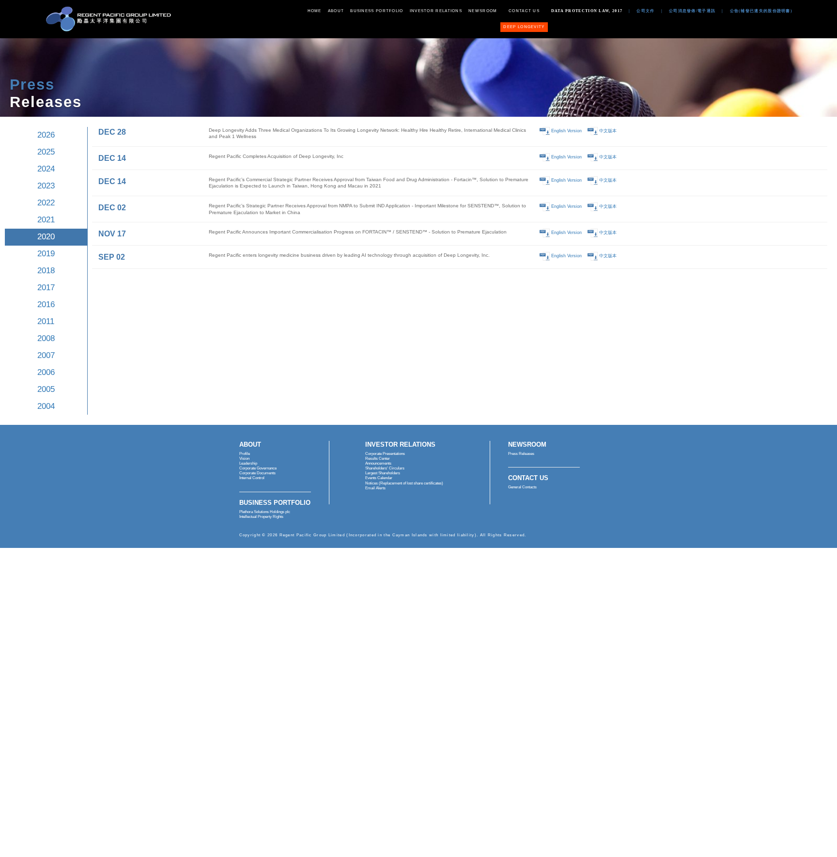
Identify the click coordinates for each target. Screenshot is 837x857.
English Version (566, 130)
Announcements (378, 463)
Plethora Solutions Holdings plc (264, 512)
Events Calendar (378, 478)
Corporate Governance (258, 468)
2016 (46, 304)
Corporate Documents (257, 473)
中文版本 (608, 130)
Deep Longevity (523, 26)
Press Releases (521, 454)
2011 (45, 321)
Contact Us (524, 10)
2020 (46, 236)
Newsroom (482, 10)
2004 (46, 406)
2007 (46, 355)
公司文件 (645, 10)
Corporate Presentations (385, 454)
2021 (46, 219)
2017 (46, 287)
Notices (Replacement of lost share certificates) (404, 483)
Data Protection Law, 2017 (587, 10)
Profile (244, 454)
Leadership (248, 463)
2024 (46, 168)
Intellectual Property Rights (261, 516)
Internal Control (251, 478)
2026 (46, 135)
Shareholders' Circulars (384, 468)
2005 (46, 389)
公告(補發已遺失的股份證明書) (761, 10)
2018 (46, 270)
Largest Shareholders (382, 473)
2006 (46, 372)
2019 (46, 253)
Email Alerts (375, 488)
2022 (46, 202)
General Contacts (522, 487)
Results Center (377, 458)
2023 (46, 185)
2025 (46, 151)
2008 (46, 338)
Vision (244, 458)
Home (315, 10)
